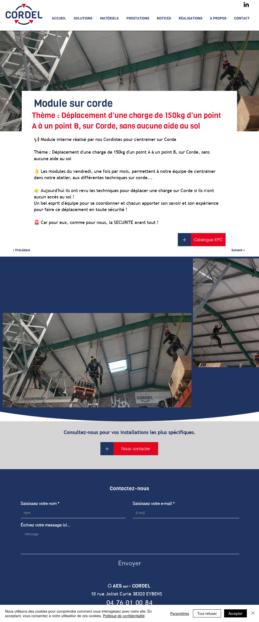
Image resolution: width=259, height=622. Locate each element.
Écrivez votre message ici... (45, 525)
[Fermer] (253, 613)
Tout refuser (207, 613)
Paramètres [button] (179, 613)
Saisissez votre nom (39, 503)
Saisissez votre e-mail (152, 503)
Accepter (235, 613)
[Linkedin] (246, 4)
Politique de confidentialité (124, 615)
